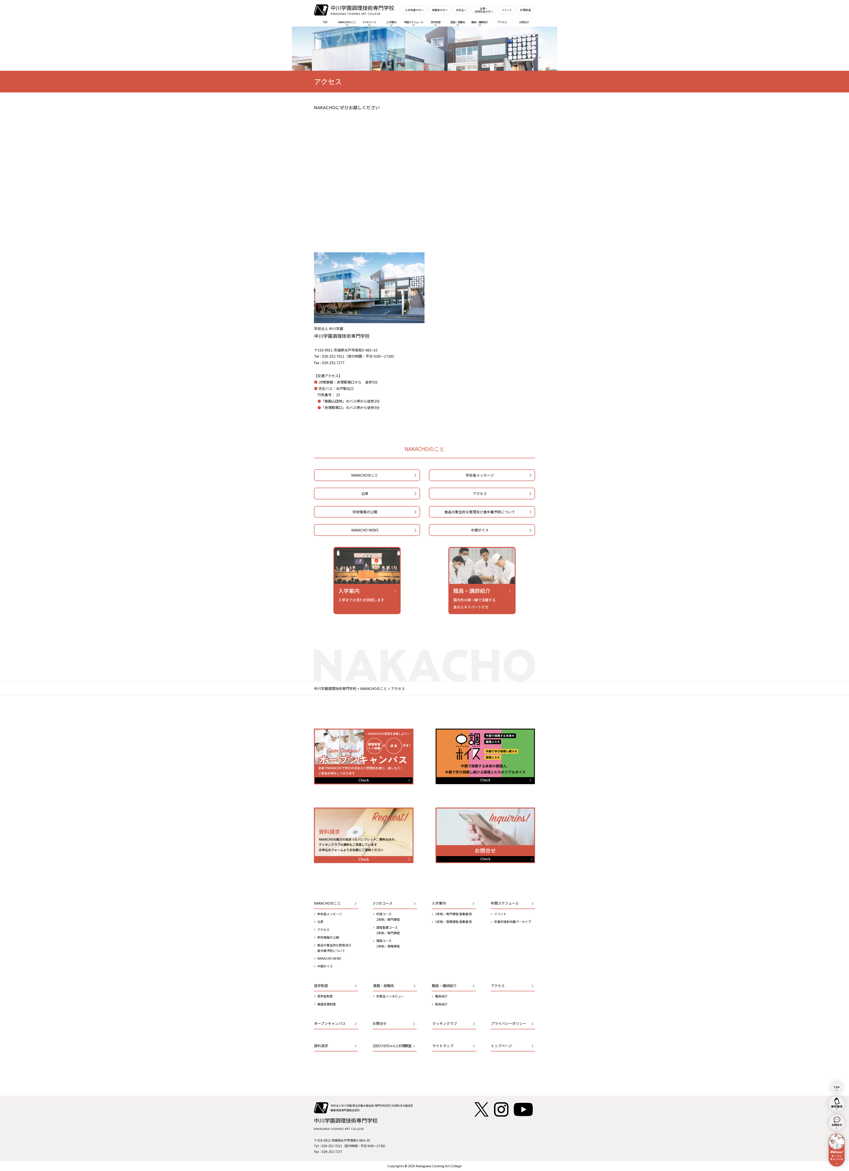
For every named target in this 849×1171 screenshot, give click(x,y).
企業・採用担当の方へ (484, 9)
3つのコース (369, 22)
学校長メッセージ (480, 475)
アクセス (502, 22)
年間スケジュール (413, 22)
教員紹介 (441, 1004)
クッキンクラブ (444, 1023)
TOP (325, 22)
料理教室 (525, 10)
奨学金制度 (325, 996)
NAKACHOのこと (347, 22)
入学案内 (391, 22)
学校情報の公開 (364, 511)
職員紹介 (441, 996)
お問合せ (524, 22)
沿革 (364, 493)
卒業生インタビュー (390, 996)
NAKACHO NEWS (365, 530)
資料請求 (321, 1045)
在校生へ (461, 10)
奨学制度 (435, 22)
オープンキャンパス (330, 1023)
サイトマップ (442, 1045)
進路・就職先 (457, 22)
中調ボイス (480, 530)
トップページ (501, 1045)
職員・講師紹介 (479, 22)
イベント (506, 10)
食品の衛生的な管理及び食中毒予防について (479, 511)
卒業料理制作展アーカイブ (512, 921)
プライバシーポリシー (508, 1023)
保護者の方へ (440, 10)
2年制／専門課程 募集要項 (453, 914)
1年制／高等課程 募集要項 (453, 921)
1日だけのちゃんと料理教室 (392, 1045)
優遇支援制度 (326, 1004)
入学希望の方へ (414, 10)
